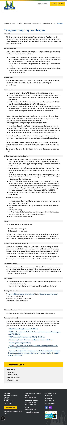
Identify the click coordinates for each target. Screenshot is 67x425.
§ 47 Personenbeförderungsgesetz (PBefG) (24, 329)
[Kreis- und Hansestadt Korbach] (13, 400)
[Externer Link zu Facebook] (46, 407)
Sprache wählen (42, 3)
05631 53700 (12, 380)
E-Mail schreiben (13, 377)
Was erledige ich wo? (49, 23)
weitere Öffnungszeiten (32, 412)
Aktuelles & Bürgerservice (24, 23)
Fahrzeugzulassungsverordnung (20, 343)
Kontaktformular (10, 407)
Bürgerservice (37, 23)
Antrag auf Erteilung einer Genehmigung (21, 294)
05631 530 (8, 403)
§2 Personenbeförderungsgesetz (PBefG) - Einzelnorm (27, 337)
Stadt (13, 23)
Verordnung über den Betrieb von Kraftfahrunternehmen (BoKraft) (31, 340)
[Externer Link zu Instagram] (50, 407)
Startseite (6, 23)
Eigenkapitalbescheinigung (49, 294)
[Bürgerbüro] (33, 374)
